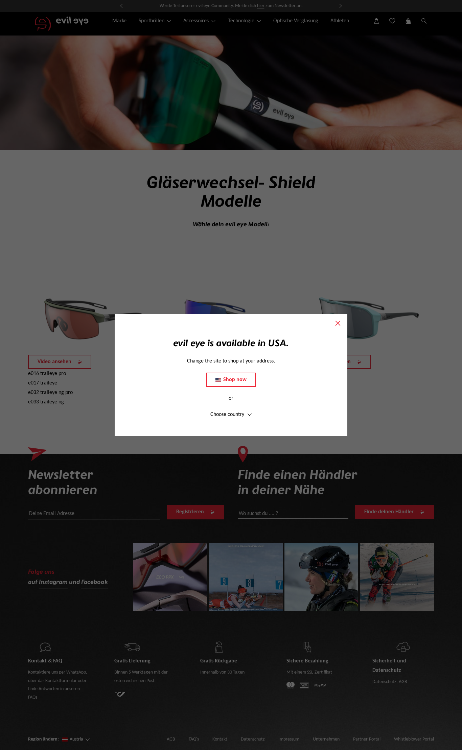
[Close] (338, 323)
